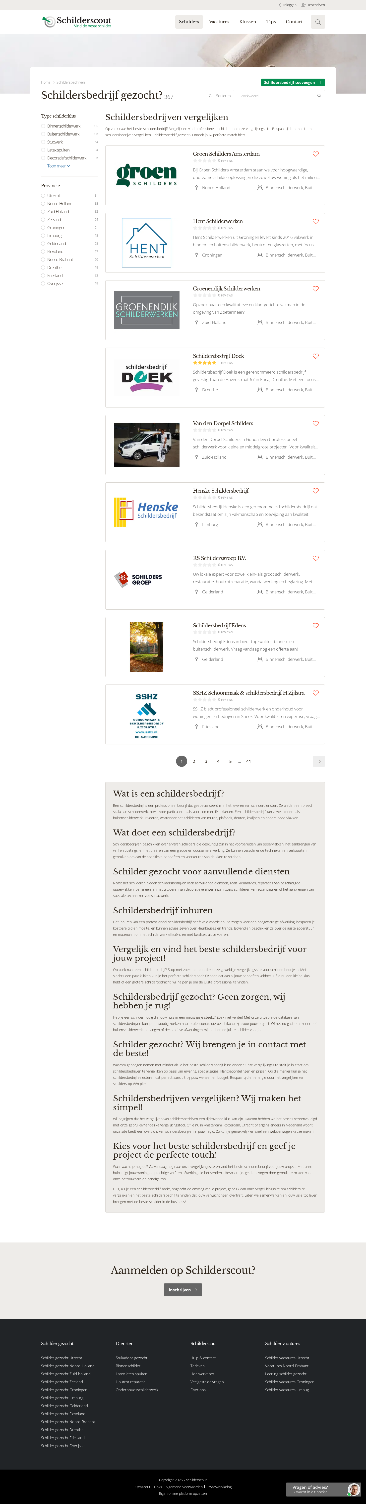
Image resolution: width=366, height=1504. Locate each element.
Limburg (72, 235)
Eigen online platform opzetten (183, 1493)
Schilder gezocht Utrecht (61, 1357)
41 (248, 761)
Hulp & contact (203, 1357)
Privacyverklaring (219, 1487)
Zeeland (72, 219)
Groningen (72, 227)
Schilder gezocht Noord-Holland (68, 1365)
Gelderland (72, 243)
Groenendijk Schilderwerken (226, 289)
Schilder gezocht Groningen (64, 1389)
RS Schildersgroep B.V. (219, 558)
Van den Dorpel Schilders (223, 423)
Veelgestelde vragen (207, 1381)
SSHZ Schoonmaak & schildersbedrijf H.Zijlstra (249, 693)
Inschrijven (316, 4)
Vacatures (219, 21)
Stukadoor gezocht (131, 1357)
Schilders (189, 21)
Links (158, 1487)
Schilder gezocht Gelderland (64, 1405)
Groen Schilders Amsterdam (226, 154)
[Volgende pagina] (319, 761)
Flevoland (72, 251)
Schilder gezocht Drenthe (62, 1429)
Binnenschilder (128, 1365)
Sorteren (223, 95)
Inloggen (289, 4)
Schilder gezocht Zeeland (62, 1381)
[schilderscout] (76, 21)
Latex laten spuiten (131, 1373)
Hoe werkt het (202, 1373)
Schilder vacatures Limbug (287, 1389)
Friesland (72, 275)
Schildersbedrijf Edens (219, 626)
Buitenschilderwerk (72, 134)
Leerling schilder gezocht (285, 1373)
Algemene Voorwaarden (184, 1487)
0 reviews (225, 160)
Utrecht (72, 195)
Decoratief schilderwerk (72, 158)
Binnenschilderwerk (72, 126)
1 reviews (225, 362)
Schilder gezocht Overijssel (63, 1445)
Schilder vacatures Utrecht (287, 1357)
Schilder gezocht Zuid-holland (66, 1373)
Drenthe (72, 267)
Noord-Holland (72, 203)
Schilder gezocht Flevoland (63, 1413)
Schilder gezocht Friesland (63, 1437)
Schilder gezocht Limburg (62, 1397)
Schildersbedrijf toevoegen (289, 82)
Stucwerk (72, 142)
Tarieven (197, 1365)
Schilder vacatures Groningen (289, 1381)
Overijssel (72, 283)
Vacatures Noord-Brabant (286, 1365)
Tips (271, 21)
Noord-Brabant (72, 259)
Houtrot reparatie (130, 1381)
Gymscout (142, 1487)
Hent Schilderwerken (218, 221)
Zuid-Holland (72, 211)
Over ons (198, 1389)
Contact (294, 21)
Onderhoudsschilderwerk (137, 1389)
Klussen (247, 21)
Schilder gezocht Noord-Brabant (68, 1421)
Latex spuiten (72, 150)
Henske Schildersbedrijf (220, 491)
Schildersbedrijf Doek (218, 356)
